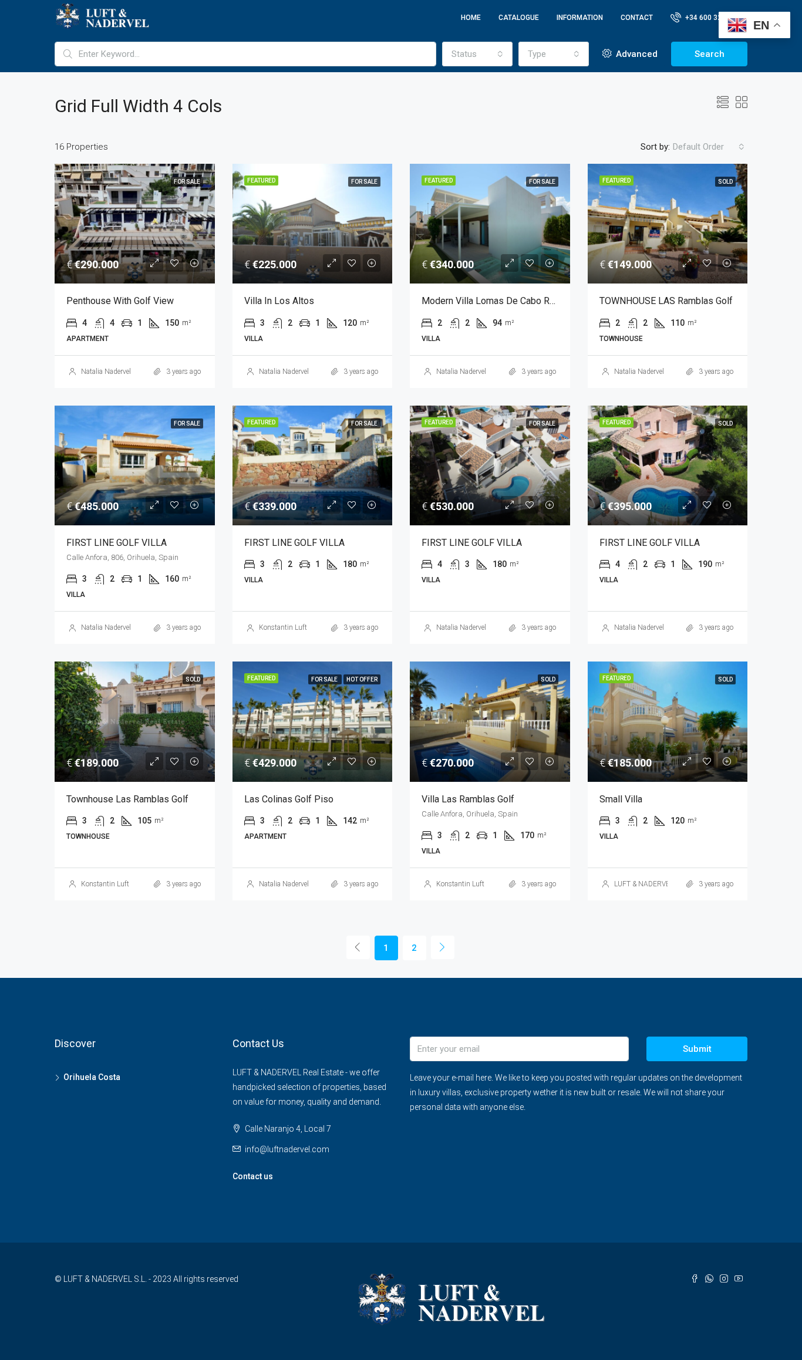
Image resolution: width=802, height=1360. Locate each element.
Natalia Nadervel (106, 371)
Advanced (636, 54)
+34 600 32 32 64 (712, 18)
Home (471, 18)
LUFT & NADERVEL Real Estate (661, 884)
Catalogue (518, 18)
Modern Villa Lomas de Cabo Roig (492, 300)
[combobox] (477, 54)
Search (710, 54)
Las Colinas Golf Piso (288, 799)
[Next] (442, 947)
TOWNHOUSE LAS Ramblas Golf (666, 300)
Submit (697, 1049)
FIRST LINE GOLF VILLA (116, 542)
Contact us (252, 1176)
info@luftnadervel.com (287, 1149)
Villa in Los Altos (279, 300)
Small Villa (620, 799)
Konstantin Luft (283, 627)
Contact (637, 18)
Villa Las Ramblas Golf (468, 799)
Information (580, 18)
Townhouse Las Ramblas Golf (127, 799)
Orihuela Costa (91, 1077)
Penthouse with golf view (120, 300)
